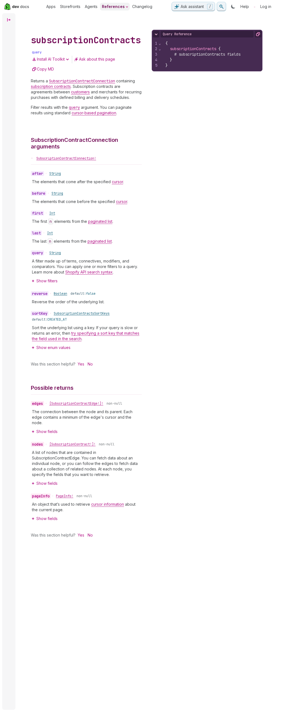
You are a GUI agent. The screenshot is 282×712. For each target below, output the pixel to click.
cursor (117, 181)
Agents (91, 6)
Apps (51, 6)
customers (80, 92)
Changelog (142, 6)
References (113, 6)
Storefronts (70, 6)
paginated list (100, 221)
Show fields (47, 431)
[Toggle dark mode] (233, 6)
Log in (265, 6)
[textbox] (212, 54)
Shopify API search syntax (89, 272)
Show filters (47, 280)
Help (244, 6)
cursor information (107, 504)
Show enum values (53, 347)
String (55, 173)
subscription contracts (51, 86)
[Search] (221, 6)
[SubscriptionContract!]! (72, 444)
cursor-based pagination (94, 112)
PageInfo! (64, 496)
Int (52, 213)
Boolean (60, 293)
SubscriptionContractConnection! (66, 158)
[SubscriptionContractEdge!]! (76, 403)
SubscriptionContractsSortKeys (82, 313)
